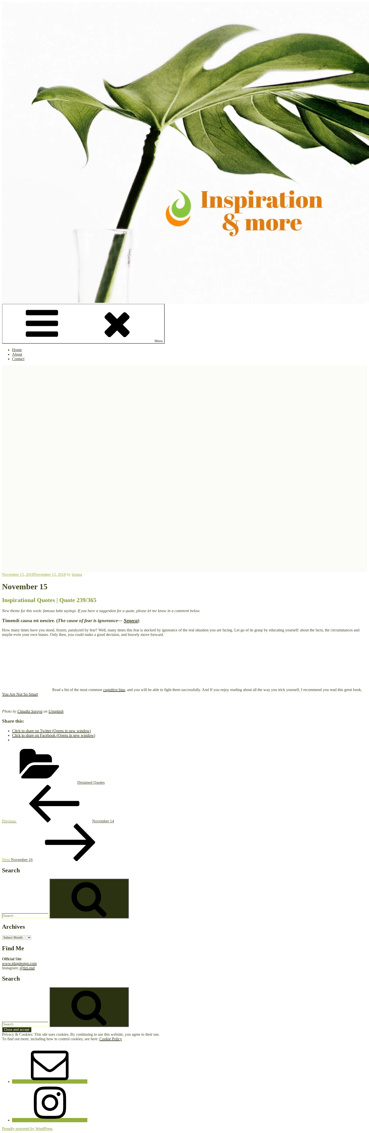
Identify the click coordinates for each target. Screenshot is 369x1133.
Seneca (131, 620)
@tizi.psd (27, 968)
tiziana (77, 574)
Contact (18, 359)
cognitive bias (114, 690)
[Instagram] (49, 1120)
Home (17, 350)
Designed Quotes (91, 782)
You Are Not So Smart (20, 694)
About (17, 354)
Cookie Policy (110, 1039)
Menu (159, 341)
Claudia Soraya (29, 711)
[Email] (49, 1081)
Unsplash (56, 711)
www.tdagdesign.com (19, 963)
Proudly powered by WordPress (27, 1128)
